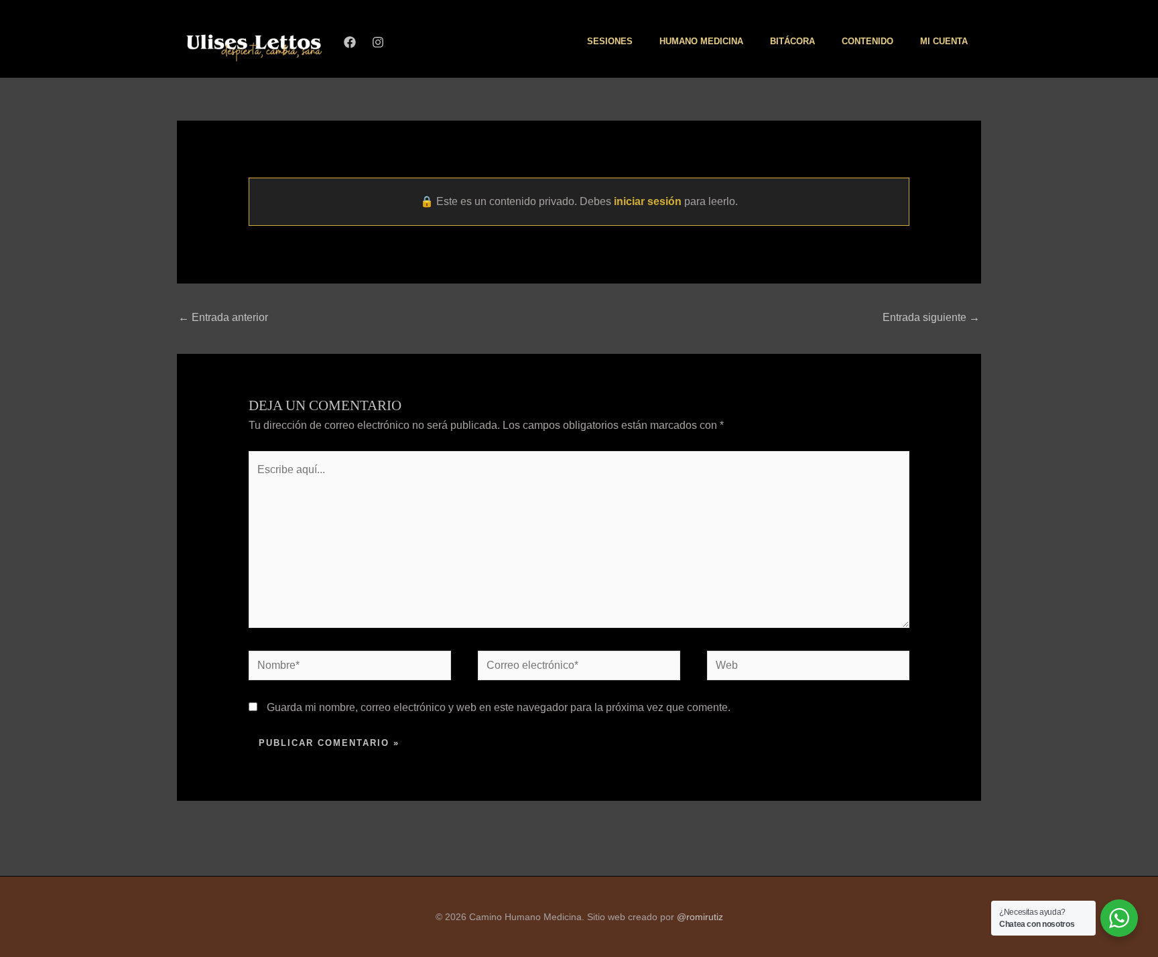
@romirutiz (700, 916)
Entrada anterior (223, 317)
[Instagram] (378, 42)
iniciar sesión (648, 201)
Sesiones (610, 41)
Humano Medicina (701, 41)
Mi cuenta (944, 41)
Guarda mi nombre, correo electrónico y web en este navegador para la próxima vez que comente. (498, 707)
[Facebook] (350, 42)
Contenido (867, 41)
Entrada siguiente (931, 317)
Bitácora (792, 41)
